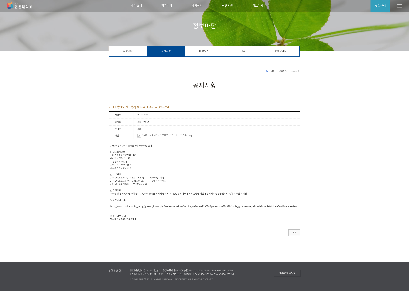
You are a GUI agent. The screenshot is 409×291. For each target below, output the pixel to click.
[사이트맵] (399, 6)
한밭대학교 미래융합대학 (19, 6)
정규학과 (166, 6)
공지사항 (166, 51)
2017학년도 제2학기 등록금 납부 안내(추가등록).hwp (167, 135)
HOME (272, 71)
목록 (294, 233)
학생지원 (227, 6)
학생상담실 (280, 51)
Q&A (242, 51)
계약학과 (197, 6)
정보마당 (257, 6)
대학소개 (136, 6)
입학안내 (128, 51)
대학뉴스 (204, 51)
